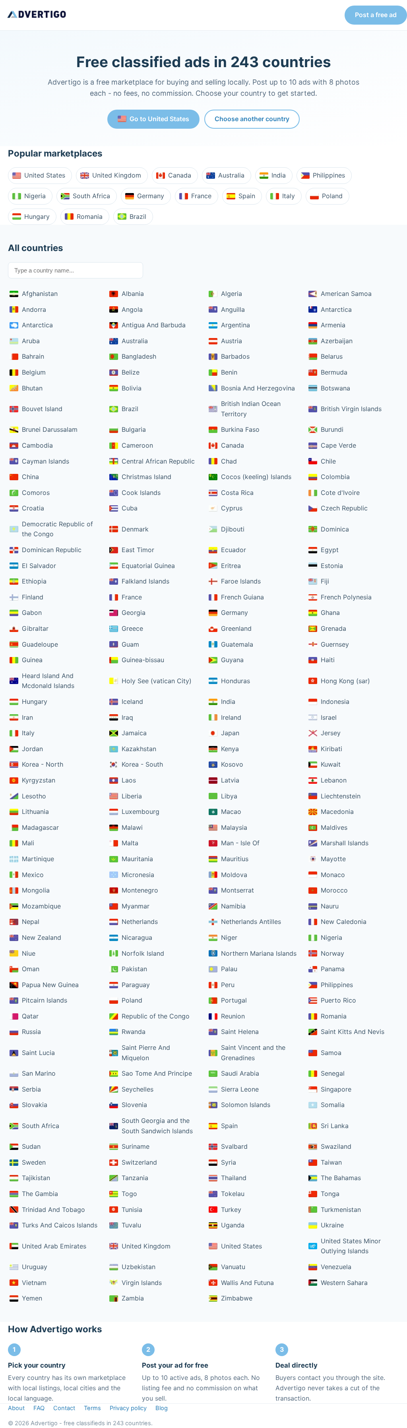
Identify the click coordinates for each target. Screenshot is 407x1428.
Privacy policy (128, 1408)
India (278, 175)
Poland (332, 196)
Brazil (138, 216)
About (16, 1408)
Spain (246, 196)
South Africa (91, 196)
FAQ (39, 1408)
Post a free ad (376, 15)
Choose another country (252, 119)
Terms (92, 1408)
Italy (288, 196)
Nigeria (35, 196)
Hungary (37, 216)
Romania (90, 216)
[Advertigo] (37, 15)
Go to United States (159, 119)
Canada (179, 175)
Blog (161, 1408)
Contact (64, 1408)
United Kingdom (116, 175)
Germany (150, 196)
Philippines (329, 175)
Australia (231, 175)
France (201, 196)
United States (44, 175)
